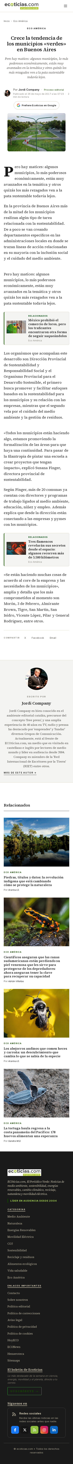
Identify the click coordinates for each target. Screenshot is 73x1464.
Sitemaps (13, 1360)
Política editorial (18, 1306)
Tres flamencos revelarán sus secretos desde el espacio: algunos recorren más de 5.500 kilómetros (47, 549)
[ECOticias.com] (21, 5)
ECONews (13, 1347)
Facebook (38, 637)
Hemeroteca (15, 1354)
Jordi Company (28, 89)
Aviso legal (14, 1320)
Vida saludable (17, 1271)
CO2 (10, 1244)
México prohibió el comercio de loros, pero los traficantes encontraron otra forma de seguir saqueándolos (47, 328)
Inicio (7, 21)
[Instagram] (44, 1430)
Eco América (20, 21)
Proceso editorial (54, 89)
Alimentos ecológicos (22, 1264)
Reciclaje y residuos (20, 1257)
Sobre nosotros (17, 1300)
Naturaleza (14, 1223)
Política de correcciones (23, 1313)
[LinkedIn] (54, 1430)
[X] (25, 1430)
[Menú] (65, 6)
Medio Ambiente (18, 1216)
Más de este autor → (20, 772)
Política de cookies (20, 1333)
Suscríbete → (24, 1391)
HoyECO (13, 1340)
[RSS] (34, 1430)
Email (53, 637)
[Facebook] (15, 1430)
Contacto (13, 1293)
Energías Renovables (21, 1230)
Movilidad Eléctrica (20, 1237)
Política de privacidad (22, 1327)
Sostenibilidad (17, 1250)
